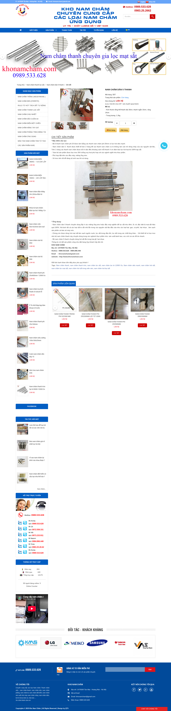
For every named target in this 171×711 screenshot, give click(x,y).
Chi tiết (64, 325)
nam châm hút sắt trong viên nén (81, 268)
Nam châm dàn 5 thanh (55, 85)
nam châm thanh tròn (78, 265)
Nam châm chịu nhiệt (27, 114)
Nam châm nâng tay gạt (28, 128)
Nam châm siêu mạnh (132, 265)
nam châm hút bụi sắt (102, 268)
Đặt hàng (124, 130)
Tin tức (83, 30)
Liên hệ (115, 30)
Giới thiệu (34, 30)
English (142, 2)
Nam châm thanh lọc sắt (35, 85)
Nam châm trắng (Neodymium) (31, 97)
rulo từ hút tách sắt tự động (32, 105)
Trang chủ (20, 85)
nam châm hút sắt (148, 265)
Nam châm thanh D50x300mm (116, 315)
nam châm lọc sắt (94, 265)
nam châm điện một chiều (29, 123)
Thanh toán (67, 30)
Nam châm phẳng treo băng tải (32, 132)
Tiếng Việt (151, 2)
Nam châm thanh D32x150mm (142, 315)
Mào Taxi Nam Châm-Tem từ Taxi (32, 141)
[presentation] (2, 56)
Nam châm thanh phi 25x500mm (90, 323)
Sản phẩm (50, 30)
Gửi (150, 669)
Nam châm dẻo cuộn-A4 (28, 119)
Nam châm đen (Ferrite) (28, 101)
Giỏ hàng (111, 130)
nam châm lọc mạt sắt (60, 268)
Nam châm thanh (62, 265)
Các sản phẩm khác (26, 145)
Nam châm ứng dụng (27, 136)
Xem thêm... (41, 489)
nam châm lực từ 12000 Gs (112, 265)
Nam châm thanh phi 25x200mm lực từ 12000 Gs (64, 316)
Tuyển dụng (99, 30)
